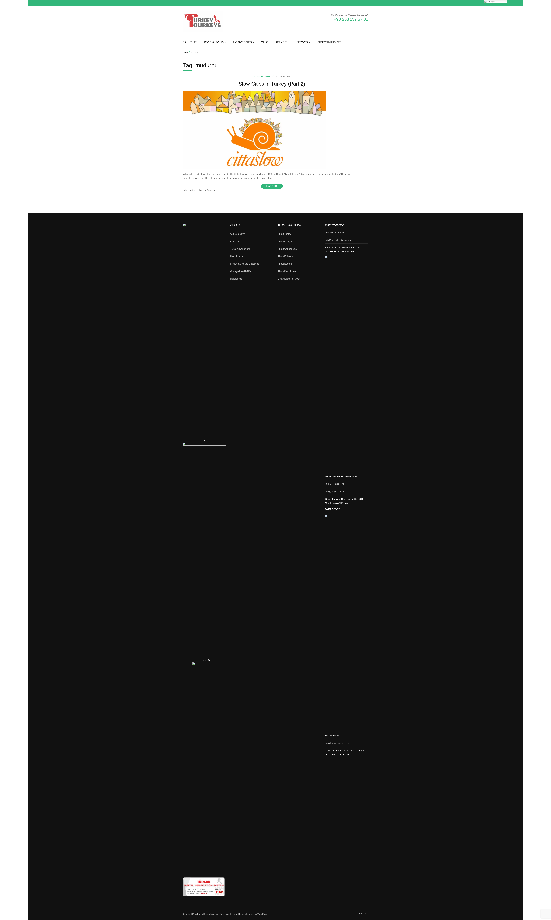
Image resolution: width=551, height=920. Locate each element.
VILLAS (264, 42)
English (492, 2)
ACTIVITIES (281, 42)
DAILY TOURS (190, 42)
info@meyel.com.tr (334, 491)
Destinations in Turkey (289, 279)
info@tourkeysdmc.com (337, 743)
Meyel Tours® (198, 914)
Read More (272, 186)
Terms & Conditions (240, 249)
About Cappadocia (287, 249)
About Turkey (284, 234)
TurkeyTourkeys (264, 77)
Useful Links (236, 256)
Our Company (237, 234)
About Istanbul (285, 264)
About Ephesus (285, 256)
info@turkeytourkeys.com (338, 240)
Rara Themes (239, 914)
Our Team (235, 241)
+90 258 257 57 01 (334, 232)
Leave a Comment (207, 190)
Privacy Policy (362, 913)
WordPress (262, 914)
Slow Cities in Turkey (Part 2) (272, 84)
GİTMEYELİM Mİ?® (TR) (329, 42)
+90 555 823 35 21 (334, 484)
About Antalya (285, 241)
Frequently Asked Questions (244, 264)
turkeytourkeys (189, 190)
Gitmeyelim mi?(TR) (240, 271)
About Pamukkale (287, 271)
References (236, 279)
